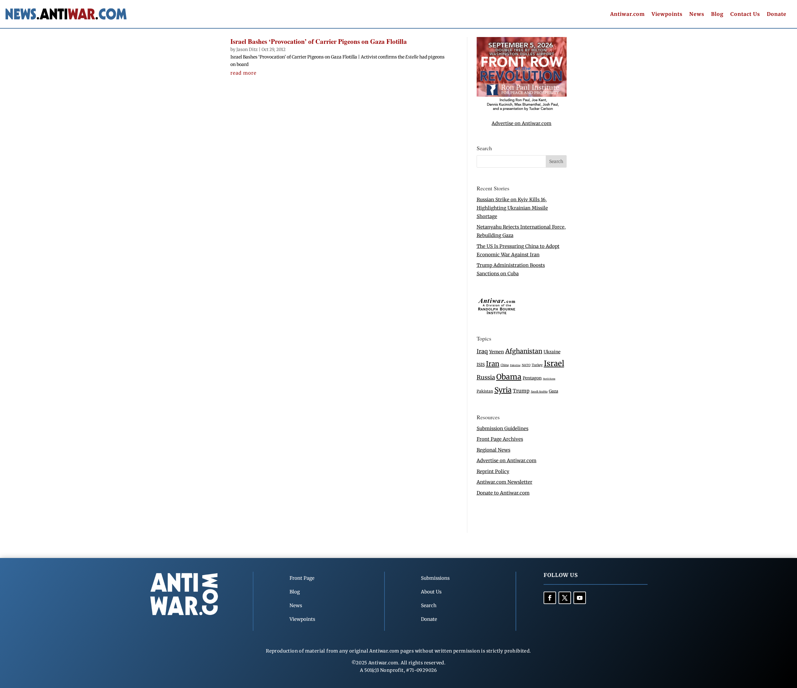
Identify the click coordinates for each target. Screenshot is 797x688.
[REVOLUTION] (522, 110)
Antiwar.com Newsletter (504, 482)
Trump (521, 391)
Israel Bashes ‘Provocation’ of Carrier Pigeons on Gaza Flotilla (318, 41)
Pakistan (485, 391)
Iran (492, 364)
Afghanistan (523, 351)
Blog (717, 14)
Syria (503, 389)
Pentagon (532, 378)
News (696, 14)
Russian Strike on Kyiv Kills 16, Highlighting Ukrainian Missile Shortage (512, 208)
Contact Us (745, 14)
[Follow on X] (565, 598)
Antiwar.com (627, 14)
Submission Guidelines (502, 428)
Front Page (302, 578)
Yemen (496, 352)
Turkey (537, 365)
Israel (554, 363)
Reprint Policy (493, 471)
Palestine (515, 365)
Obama (508, 376)
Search (428, 605)
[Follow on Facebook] (550, 598)
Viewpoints (667, 14)
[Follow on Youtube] (579, 598)
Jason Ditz (247, 49)
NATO (526, 365)
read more (243, 73)
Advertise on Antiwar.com (521, 123)
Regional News (493, 450)
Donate (776, 14)
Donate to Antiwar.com (503, 493)
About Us (431, 592)
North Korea (549, 378)
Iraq (482, 351)
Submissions (435, 578)
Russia (486, 377)
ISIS (481, 364)
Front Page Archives (500, 439)
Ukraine (552, 352)
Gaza (553, 390)
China (505, 365)
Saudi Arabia (539, 391)
